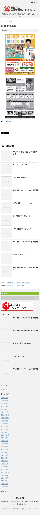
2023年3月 (4, 449)
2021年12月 (5, 472)
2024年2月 (4, 429)
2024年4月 (4, 426)
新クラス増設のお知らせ (22, 343)
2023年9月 (4, 441)
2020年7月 (4, 484)
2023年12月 (5, 432)
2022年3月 (4, 466)
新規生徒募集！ (19, 254)
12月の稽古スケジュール (22, 203)
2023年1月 (4, 452)
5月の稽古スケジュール (22, 216)
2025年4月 (4, 406)
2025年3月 (4, 409)
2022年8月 (4, 458)
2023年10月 (5, 438)
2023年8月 (4, 444)
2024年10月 (5, 418)
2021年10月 (5, 475)
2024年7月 (4, 421)
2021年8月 (4, 481)
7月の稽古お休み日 (20, 177)
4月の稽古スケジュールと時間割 (25, 190)
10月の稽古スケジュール (22, 229)
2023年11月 (5, 435)
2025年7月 (4, 403)
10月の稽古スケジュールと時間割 (19, 283)
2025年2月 (4, 412)
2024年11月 (5, 415)
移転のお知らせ (19, 356)
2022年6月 (4, 461)
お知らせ (7, 121)
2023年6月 (4, 446)
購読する (6, 293)
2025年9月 (4, 398)
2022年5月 (4, 464)
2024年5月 (4, 423)
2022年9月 (4, 455)
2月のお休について (20, 165)
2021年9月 (4, 478)
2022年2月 (4, 469)
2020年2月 (4, 487)
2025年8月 (4, 401)
